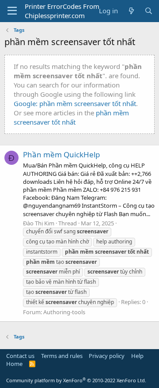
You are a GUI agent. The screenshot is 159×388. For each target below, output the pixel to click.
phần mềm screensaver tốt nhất (71, 117)
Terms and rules (62, 356)
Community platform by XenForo (76, 380)
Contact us (20, 356)
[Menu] (12, 11)
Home (14, 364)
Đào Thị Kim (38, 223)
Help (137, 356)
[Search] (148, 11)
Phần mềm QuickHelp (61, 154)
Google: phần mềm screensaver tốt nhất (75, 103)
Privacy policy (107, 356)
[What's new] (131, 11)
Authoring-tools (64, 312)
